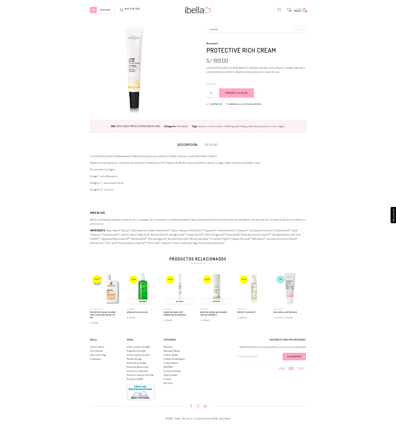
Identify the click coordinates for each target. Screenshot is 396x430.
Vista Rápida (116, 279)
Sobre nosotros (97, 346)
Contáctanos (95, 359)
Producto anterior (296, 30)
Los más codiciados (172, 371)
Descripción (187, 145)
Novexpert (212, 43)
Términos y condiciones (137, 371)
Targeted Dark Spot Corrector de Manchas (175, 313)
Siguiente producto (303, 30)
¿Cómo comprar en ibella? (138, 346)
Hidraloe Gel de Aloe (137, 312)
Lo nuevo (168, 379)
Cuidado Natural (171, 363)
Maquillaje (168, 346)
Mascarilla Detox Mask (285, 312)
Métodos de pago (134, 359)
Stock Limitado (170, 375)
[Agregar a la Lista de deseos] (121, 312)
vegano (281, 126)
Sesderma (131, 309)
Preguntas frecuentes (136, 350)
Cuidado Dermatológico (174, 359)
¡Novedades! (182, 126)
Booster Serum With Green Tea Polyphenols (213, 313)
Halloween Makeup (172, 350)
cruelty (218, 126)
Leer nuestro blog (98, 355)
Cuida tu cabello (171, 355)
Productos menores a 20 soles (140, 375)
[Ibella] (198, 9)
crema (210, 126)
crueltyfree (228, 126)
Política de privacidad (136, 363)
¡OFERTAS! (168, 367)
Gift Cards (168, 383)
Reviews (211, 145)
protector (265, 126)
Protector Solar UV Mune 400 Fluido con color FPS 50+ (103, 315)
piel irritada (240, 126)
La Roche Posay (96, 309)
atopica (202, 126)
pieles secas (253, 126)
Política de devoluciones (137, 367)
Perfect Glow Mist (246, 312)
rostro (274, 126)
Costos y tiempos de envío (138, 355)
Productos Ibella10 (135, 379)
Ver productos (96, 350)
